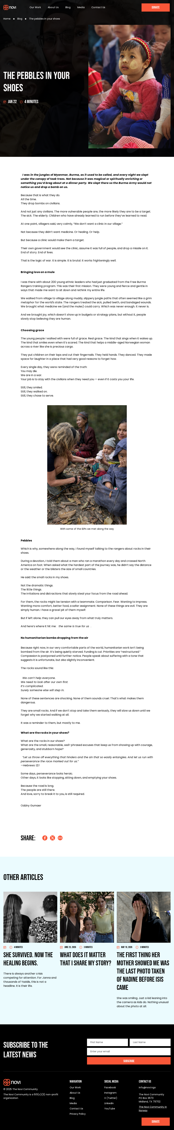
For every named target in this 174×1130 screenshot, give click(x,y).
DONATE (156, 7)
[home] (9, 7)
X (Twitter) (110, 1098)
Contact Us (98, 7)
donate (156, 1122)
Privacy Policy (78, 1114)
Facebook (110, 1087)
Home (7, 18)
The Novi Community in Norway (153, 1108)
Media (81, 7)
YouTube (109, 1108)
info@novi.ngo (147, 1087)
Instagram (110, 1092)
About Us (53, 7)
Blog (68, 7)
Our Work (35, 7)
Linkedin (109, 1103)
